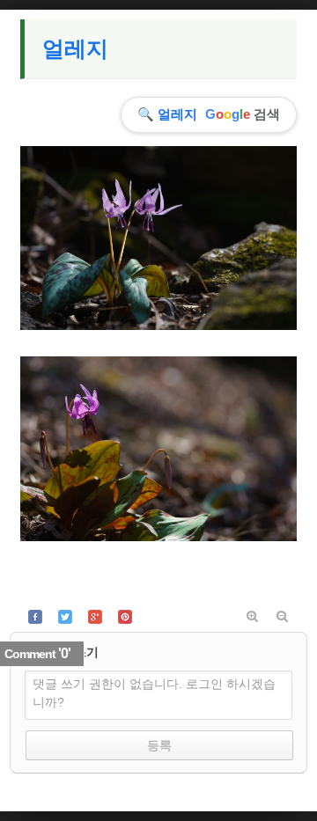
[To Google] (95, 617)
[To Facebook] (35, 617)
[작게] (282, 617)
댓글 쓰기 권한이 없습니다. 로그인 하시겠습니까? (154, 693)
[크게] (252, 617)
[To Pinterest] (125, 617)
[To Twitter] (65, 617)
